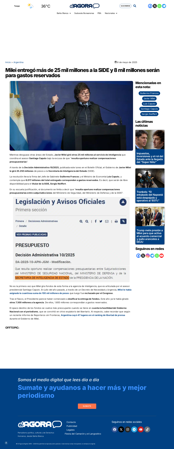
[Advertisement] (87, 33)
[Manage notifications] (6, 443)
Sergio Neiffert (149, 114)
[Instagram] (148, 256)
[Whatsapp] (159, 6)
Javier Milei (149, 98)
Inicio (8, 62)
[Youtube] (141, 429)
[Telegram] (164, 6)
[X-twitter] (121, 429)
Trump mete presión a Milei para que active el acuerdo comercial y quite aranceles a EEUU (150, 236)
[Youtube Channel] (161, 256)
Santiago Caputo (149, 109)
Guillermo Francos (149, 93)
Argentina (18, 62)
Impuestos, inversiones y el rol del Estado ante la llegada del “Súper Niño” (150, 158)
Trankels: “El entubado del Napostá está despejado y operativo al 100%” (150, 196)
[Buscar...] (135, 6)
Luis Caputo (149, 103)
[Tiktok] (147, 429)
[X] (155, 6)
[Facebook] (150, 6)
